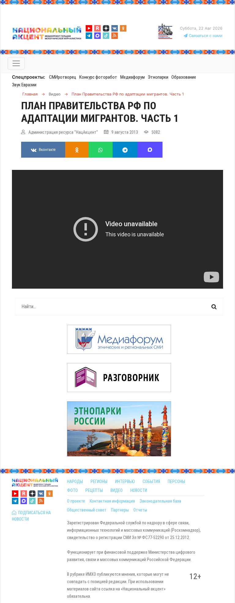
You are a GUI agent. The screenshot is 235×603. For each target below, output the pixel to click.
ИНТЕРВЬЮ (125, 481)
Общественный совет (86, 509)
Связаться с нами (205, 35)
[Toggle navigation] (16, 63)
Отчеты (140, 509)
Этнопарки (158, 77)
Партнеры (120, 509)
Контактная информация (112, 501)
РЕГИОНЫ (99, 481)
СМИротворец (62, 77)
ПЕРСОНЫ (176, 481)
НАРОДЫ (75, 481)
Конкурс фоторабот (98, 77)
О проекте (76, 501)
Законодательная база (160, 501)
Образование (183, 77)
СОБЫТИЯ (151, 481)
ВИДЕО (116, 490)
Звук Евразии (24, 85)
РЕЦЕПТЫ (94, 490)
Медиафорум (132, 77)
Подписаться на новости (31, 516)
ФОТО (72, 490)
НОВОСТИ (138, 490)
